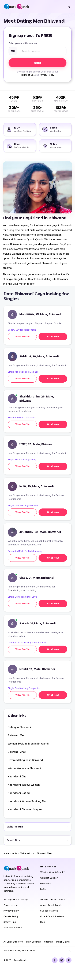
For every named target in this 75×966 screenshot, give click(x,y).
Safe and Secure (12, 927)
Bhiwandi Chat (17, 751)
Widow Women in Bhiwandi (24, 768)
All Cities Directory (13, 941)
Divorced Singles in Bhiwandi (25, 760)
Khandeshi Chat (17, 776)
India (14, 853)
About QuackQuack (51, 905)
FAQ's (43, 889)
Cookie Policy (10, 916)
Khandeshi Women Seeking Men (27, 801)
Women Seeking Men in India (19, 950)
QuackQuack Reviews (52, 916)
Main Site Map (33, 941)
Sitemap (48, 941)
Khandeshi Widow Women (24, 784)
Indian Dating (63, 941)
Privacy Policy (47, 75)
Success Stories (49, 910)
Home (6, 853)
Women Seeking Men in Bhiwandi (28, 743)
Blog (42, 921)
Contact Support (49, 877)
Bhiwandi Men (16, 735)
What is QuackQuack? (52, 872)
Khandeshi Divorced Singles (25, 809)
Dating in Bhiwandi (19, 727)
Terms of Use (28, 75)
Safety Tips (9, 921)
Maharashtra (27, 853)
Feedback (45, 883)
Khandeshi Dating (19, 792)
